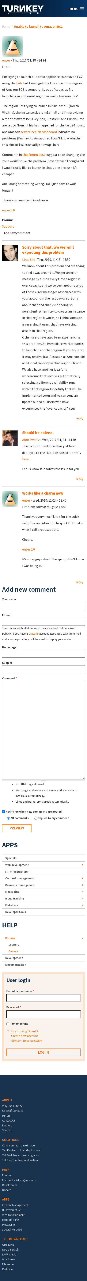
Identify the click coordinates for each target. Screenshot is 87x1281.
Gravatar (34, 633)
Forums (10, 938)
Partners (7, 1125)
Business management (20, 885)
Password (13, 1007)
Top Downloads (15, 1239)
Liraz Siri (28, 259)
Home (6, 26)
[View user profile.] (12, 46)
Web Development (13, 1215)
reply (79, 418)
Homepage (9, 647)
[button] (76, 8)
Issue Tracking (10, 1220)
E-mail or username (20, 991)
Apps (10, 845)
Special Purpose (12, 1229)
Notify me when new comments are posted (33, 811)
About (7, 1100)
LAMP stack (9, 1254)
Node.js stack (10, 1249)
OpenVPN (8, 1245)
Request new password (26, 1041)
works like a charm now (42, 493)
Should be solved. (38, 432)
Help (10, 925)
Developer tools (15, 912)
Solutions (10, 1140)
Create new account (24, 1036)
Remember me (19, 1024)
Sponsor (7, 1130)
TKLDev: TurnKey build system (20, 1160)
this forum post (33, 154)
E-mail (6, 615)
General (13, 951)
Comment (9, 678)
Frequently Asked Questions (18, 1180)
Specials (10, 858)
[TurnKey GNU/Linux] (23, 12)
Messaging (12, 892)
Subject (7, 662)
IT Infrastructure (16, 872)
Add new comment (17, 233)
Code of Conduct (12, 1111)
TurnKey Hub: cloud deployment (21, 1150)
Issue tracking (14, 898)
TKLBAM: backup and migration (20, 1155)
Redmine (7, 1269)
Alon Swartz (31, 440)
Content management (19, 878)
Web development (17, 865)
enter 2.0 (8, 210)
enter (6, 60)
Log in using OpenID (24, 1031)
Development (14, 958)
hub (19, 83)
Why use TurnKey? (12, 1106)
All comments (20, 818)
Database (11, 905)
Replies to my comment (53, 818)
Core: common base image (18, 1145)
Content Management (15, 1205)
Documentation (15, 965)
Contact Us (8, 1120)
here (25, 459)
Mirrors (6, 1115)
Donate (6, 1190)
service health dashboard (39, 132)
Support (8, 226)
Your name (9, 599)
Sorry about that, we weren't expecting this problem (48, 250)
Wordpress (8, 1259)
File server (8, 1264)
